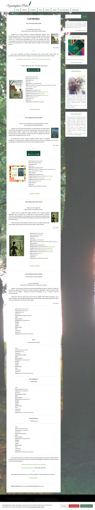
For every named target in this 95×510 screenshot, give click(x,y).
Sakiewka (47, 9)
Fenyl (31, 464)
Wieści (40, 9)
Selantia (44, 464)
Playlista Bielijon (33, 477)
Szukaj (84, 16)
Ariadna (23, 464)
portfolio (43, 95)
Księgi (17, 9)
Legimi (23, 486)
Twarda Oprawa (44, 91)
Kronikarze (33, 9)
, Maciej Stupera (76, 56)
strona (46, 95)
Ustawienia (64, 506)
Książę (35, 464)
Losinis (39, 464)
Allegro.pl (41, 486)
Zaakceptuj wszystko (86, 506)
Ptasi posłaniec (75, 9)
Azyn (27, 464)
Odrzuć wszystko (74, 506)
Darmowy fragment (35, 109)
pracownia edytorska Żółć (46, 248)
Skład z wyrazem (49, 251)
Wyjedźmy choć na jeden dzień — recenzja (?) (33, 59)
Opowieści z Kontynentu (27, 467)
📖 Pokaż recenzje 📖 (33, 70)
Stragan (54, 9)
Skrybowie (24, 9)
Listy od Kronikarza (64, 9)
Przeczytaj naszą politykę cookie (36, 507)
